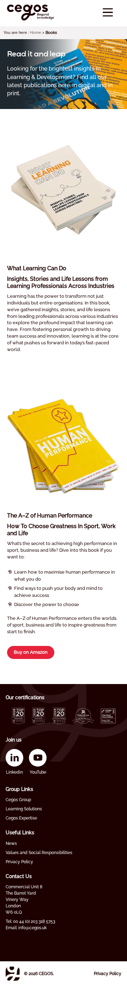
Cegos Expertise (21, 818)
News (11, 843)
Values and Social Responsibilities (39, 852)
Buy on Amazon (31, 652)
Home (35, 32)
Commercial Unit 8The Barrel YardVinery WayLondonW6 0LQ (24, 899)
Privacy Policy (19, 861)
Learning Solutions (24, 808)
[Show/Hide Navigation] (108, 12)
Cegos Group (18, 799)
